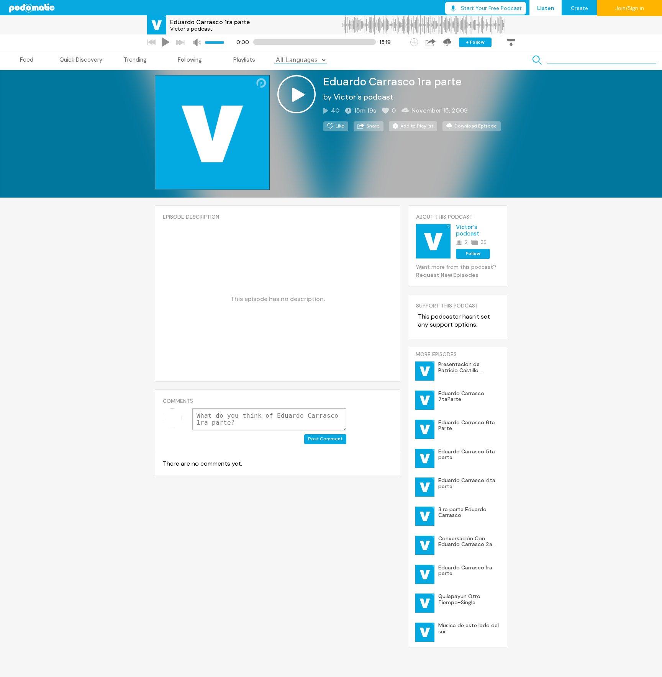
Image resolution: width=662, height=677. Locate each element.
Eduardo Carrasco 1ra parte (210, 22)
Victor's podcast (191, 28)
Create (579, 8)
